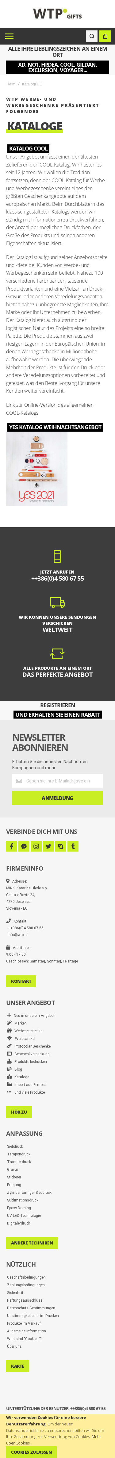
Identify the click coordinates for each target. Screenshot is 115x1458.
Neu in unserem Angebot (33, 1015)
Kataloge (20, 1077)
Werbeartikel (23, 1039)
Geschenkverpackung (31, 1054)
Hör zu (19, 1112)
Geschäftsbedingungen (26, 1277)
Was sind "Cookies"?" (25, 1339)
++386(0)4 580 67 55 (26, 928)
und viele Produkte (28, 1092)
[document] (57, 1436)
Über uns (14, 1346)
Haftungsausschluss (25, 1300)
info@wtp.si (18, 935)
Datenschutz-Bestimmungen (31, 1308)
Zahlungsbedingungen (26, 1285)
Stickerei (14, 1177)
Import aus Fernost (29, 1085)
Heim (10, 84)
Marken (19, 1023)
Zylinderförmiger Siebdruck (29, 1192)
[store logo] (57, 13)
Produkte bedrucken (29, 1062)
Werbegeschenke (27, 1031)
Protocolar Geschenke (31, 1046)
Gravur (12, 1169)
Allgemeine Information (26, 1331)
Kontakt (21, 981)
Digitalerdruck (18, 1223)
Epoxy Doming (19, 1208)
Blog (17, 1069)
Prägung (14, 1185)
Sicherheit (15, 1293)
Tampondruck (18, 1154)
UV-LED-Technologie (24, 1215)
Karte (17, 1366)
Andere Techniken (32, 1243)
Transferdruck (19, 1162)
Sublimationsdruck (22, 1200)
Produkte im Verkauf (24, 1323)
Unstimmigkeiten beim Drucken (33, 1316)
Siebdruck (15, 1146)
